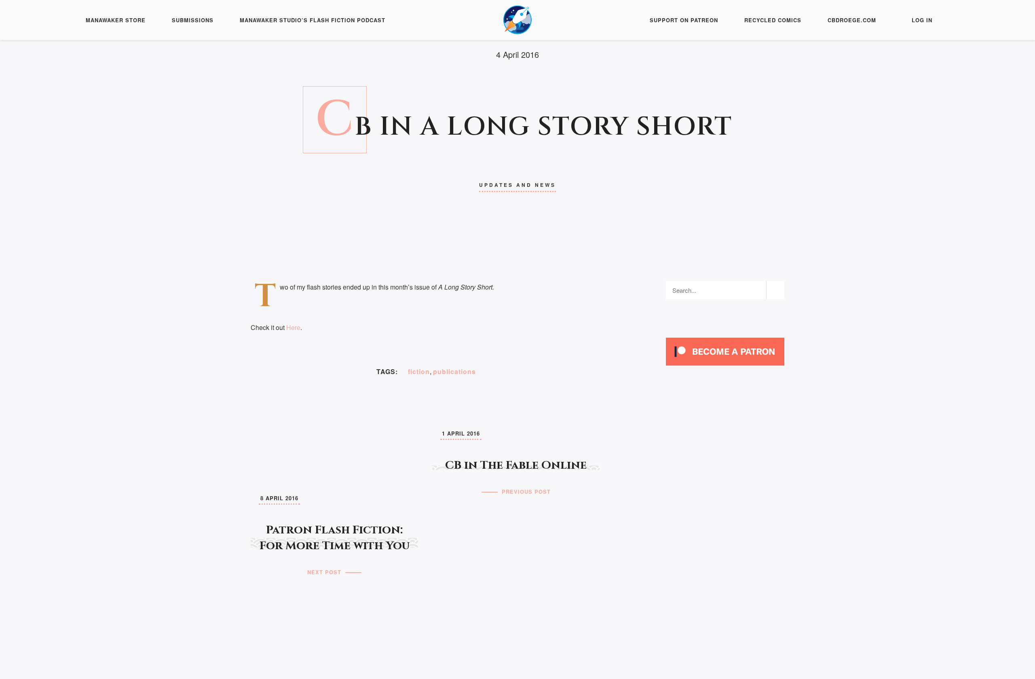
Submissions (192, 20)
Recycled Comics (772, 20)
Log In (922, 20)
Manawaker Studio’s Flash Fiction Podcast (312, 20)
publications (454, 371)
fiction (419, 371)
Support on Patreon (684, 20)
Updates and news (517, 184)
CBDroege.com (852, 20)
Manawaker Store (116, 20)
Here (293, 327)
